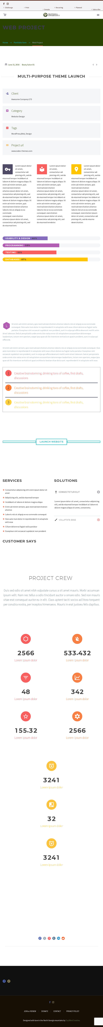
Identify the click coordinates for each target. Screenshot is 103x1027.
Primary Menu (98, 15)
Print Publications (27, 9)
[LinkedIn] (58, 938)
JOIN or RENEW (30, 1011)
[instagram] (8, 982)
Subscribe (96, 9)
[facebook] (4, 982)
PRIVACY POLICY (72, 1011)
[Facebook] (4, 4)
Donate (47, 9)
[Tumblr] (53, 938)
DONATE (44, 1011)
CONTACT (57, 1011)
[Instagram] (8, 4)
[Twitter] (44, 938)
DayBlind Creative (73, 1020)
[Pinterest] (49, 938)
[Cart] (5, 14)
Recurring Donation (58, 9)
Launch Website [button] (51, 441)
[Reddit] (63, 938)
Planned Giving (78, 9)
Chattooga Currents (8, 9)
